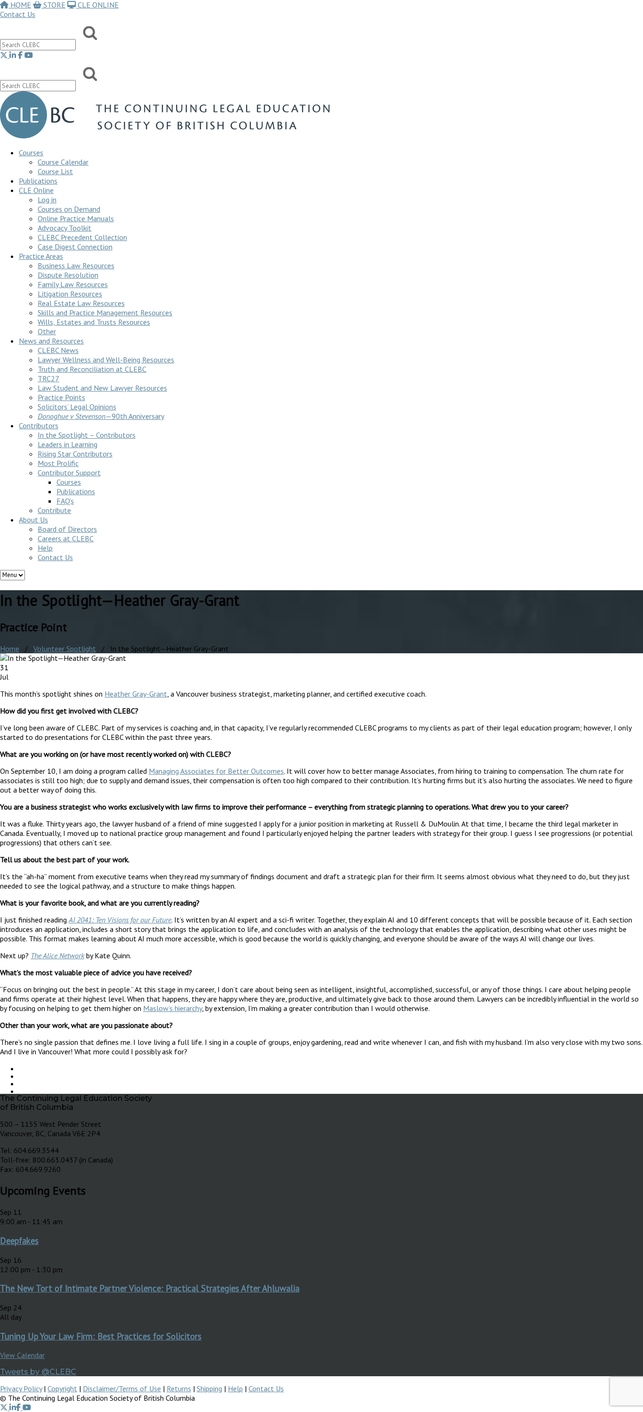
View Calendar (22, 1355)
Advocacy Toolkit (64, 228)
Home (9, 648)
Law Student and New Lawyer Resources (102, 388)
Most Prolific (58, 463)
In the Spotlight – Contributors (87, 435)
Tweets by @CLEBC (38, 1371)
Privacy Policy (21, 1388)
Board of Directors (67, 529)
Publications (75, 491)
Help (45, 548)
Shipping (209, 1388)
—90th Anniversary (101, 416)
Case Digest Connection (75, 246)
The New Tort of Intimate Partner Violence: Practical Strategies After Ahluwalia (149, 1288)
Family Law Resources (73, 284)
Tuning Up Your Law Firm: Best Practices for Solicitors (100, 1336)
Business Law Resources (76, 265)
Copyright (62, 1388)
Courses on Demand (69, 209)
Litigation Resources (70, 293)
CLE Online (36, 190)
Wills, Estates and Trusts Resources (94, 322)
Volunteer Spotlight (64, 648)
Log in (47, 199)
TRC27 (48, 378)
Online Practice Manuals (76, 218)
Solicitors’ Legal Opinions (77, 406)
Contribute (54, 510)
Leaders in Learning (67, 444)
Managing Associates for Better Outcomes (216, 771)
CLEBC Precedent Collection (82, 237)
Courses (31, 152)
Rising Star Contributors (75, 453)
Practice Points (61, 397)
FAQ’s (65, 500)
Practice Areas (41, 256)
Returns (179, 1388)
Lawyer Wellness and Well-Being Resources (106, 359)
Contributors (38, 425)
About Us (33, 519)
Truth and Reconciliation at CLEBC (92, 369)
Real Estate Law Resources (81, 303)
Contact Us (17, 14)
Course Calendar (63, 162)
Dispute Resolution (68, 275)
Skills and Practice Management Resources (105, 312)
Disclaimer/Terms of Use (122, 1388)
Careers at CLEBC (66, 538)
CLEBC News (58, 350)
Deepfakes (19, 1240)
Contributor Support (69, 472)
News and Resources (51, 340)
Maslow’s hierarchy (172, 1008)
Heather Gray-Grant (135, 693)
